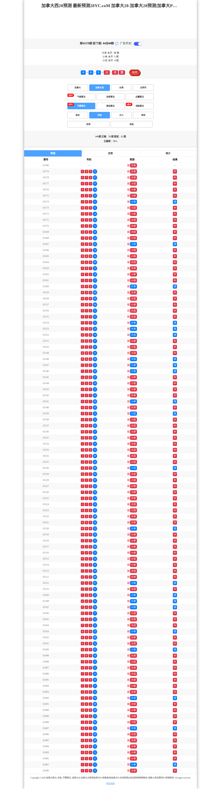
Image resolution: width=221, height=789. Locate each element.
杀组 (100, 115)
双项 (88, 124)
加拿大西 (99, 87)
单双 (143, 115)
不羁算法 (81, 106)
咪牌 (134, 72)
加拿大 (78, 87)
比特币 (143, 87)
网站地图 (110, 783)
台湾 (121, 87)
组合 (78, 115)
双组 (131, 124)
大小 (121, 115)
